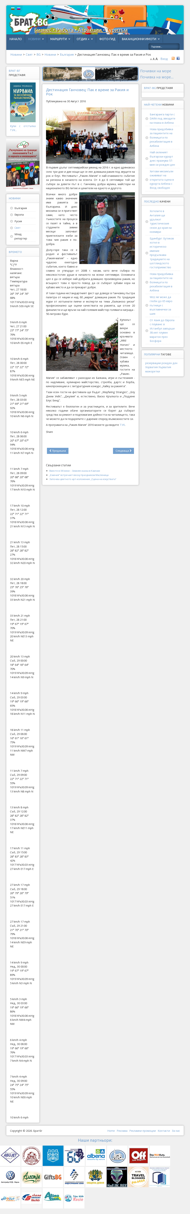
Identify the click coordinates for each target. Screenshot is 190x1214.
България (20, 208)
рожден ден (169, 363)
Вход (164, 59)
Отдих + (83, 39)
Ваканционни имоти (139, 39)
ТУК (122, 425)
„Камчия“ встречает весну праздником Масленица (79, 475)
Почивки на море (155, 70)
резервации (153, 363)
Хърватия (164, 367)
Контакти (164, 1130)
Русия (18, 221)
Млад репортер (20, 236)
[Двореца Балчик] (90, 73)
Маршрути (58, 39)
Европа (19, 214)
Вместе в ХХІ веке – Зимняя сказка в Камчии (74, 470)
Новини (34, 39)
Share (49, 432)
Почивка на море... (157, 77)
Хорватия (151, 367)
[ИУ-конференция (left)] (23, 165)
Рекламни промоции (142, 1130)
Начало (15, 39)
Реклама (122, 1130)
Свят (17, 227)
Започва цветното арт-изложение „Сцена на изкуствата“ (82, 479)
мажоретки (152, 371)
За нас (176, 1130)
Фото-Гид (107, 39)
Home (111, 1130)
